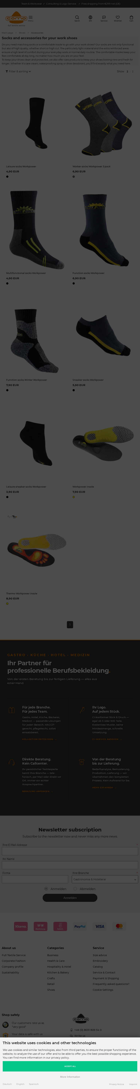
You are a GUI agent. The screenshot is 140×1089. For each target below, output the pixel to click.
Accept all (70, 1066)
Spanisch (34, 1084)
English (20, 1084)
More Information (70, 1076)
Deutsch (7, 1084)
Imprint (133, 1084)
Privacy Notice (116, 1084)
